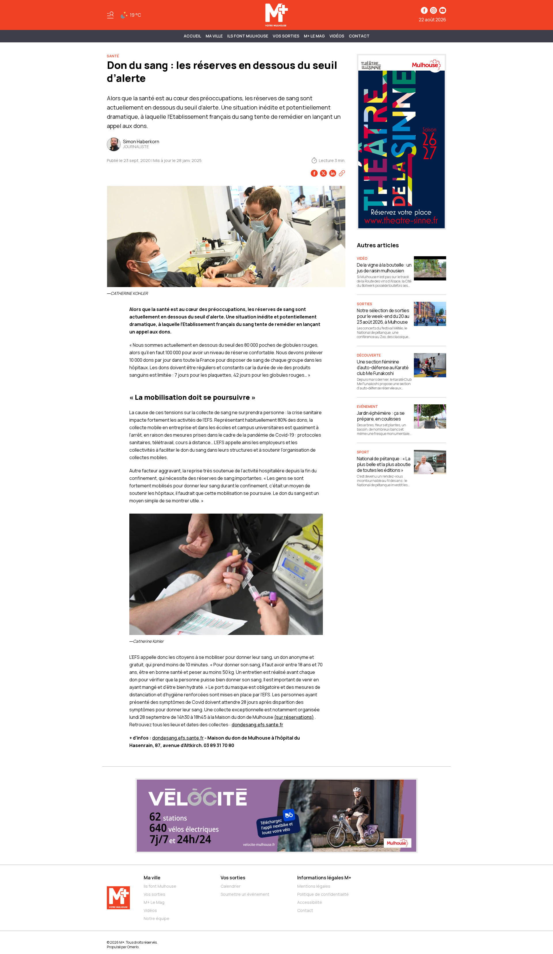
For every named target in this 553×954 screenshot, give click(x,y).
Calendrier (230, 886)
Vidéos (336, 36)
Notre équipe (156, 918)
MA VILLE (214, 36)
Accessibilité (309, 902)
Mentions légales (313, 886)
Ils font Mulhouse (160, 886)
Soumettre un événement (245, 894)
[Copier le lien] (341, 173)
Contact (359, 36)
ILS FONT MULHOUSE (247, 36)
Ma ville (152, 877)
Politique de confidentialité (323, 894)
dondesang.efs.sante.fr (257, 724)
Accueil (192, 36)
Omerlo (133, 946)
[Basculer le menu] (110, 15)
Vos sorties (286, 36)
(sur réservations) (294, 717)
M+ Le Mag (314, 36)
